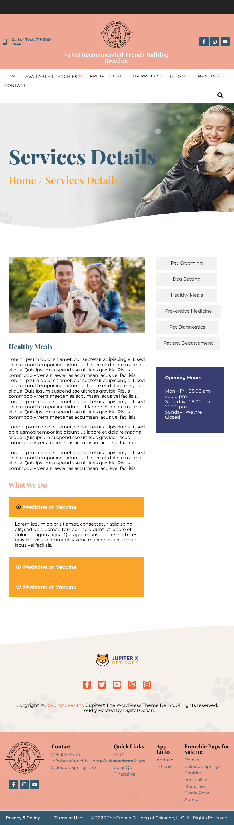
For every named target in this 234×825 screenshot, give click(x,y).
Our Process (146, 76)
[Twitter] (102, 685)
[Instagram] (214, 41)
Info (175, 76)
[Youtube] (225, 41)
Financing (206, 76)
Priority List (106, 76)
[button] (76, 507)
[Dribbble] (132, 685)
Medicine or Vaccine (49, 507)
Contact (15, 85)
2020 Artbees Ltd (64, 705)
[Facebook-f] (204, 41)
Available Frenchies (51, 76)
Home (11, 76)
